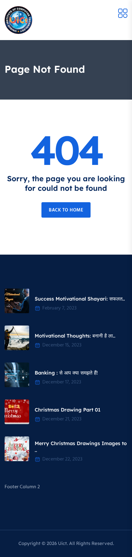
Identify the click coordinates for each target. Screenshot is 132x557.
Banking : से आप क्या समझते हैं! (66, 373)
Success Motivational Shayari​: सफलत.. (80, 299)
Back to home (66, 210)
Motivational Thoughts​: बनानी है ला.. (75, 336)
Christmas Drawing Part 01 (67, 410)
